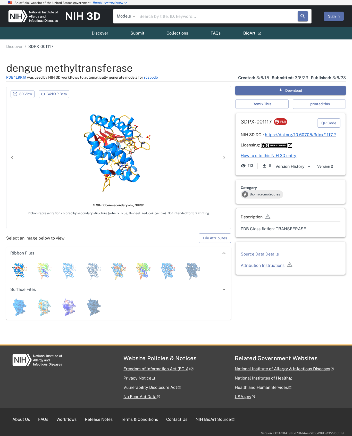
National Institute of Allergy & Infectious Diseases (282, 368)
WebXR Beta (57, 94)
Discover (100, 33)
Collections (177, 33)
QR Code (328, 123)
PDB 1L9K (14, 77)
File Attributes (215, 238)
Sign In (334, 16)
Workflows (66, 419)
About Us (21, 419)
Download (293, 90)
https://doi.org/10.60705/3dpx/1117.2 (300, 134)
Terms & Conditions (139, 419)
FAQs (216, 33)
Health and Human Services (261, 387)
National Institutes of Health (262, 378)
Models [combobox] (124, 16)
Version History (290, 166)
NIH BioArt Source (213, 419)
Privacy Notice (137, 378)
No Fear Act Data (139, 396)
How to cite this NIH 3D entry (268, 155)
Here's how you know (108, 2)
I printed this (319, 104)
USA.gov (243, 396)
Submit (137, 33)
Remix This (262, 104)
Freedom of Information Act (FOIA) (156, 368)
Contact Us (176, 419)
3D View (25, 94)
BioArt (249, 33)
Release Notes (99, 419)
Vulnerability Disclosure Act (150, 387)
